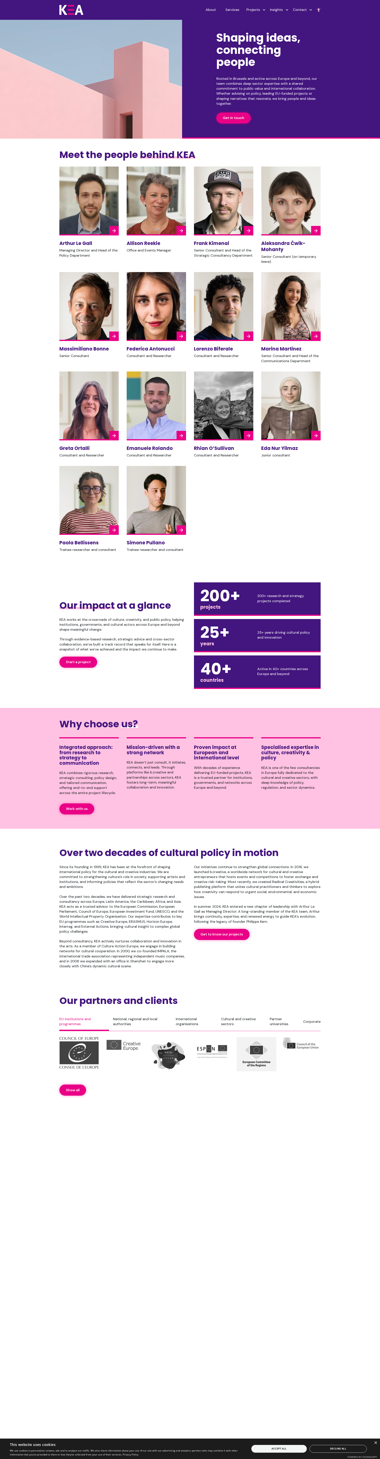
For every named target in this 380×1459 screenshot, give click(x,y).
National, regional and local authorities (135, 1021)
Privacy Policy (130, 1454)
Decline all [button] (338, 1448)
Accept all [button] (279, 1448)
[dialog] (190, 1449)
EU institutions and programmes (75, 1021)
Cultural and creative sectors (238, 1021)
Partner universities (279, 1021)
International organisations (187, 1021)
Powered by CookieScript (362, 1456)
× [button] (375, 1442)
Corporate (312, 1021)
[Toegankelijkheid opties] (319, 10)
